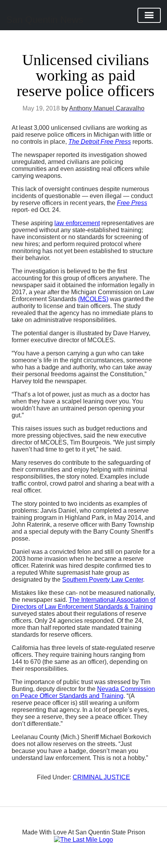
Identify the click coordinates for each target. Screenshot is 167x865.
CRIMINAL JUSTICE (101, 777)
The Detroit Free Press (99, 141)
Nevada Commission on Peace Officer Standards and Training (83, 692)
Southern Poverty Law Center (102, 579)
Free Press (132, 203)
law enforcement (77, 223)
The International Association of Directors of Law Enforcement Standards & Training (83, 603)
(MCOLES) (93, 299)
